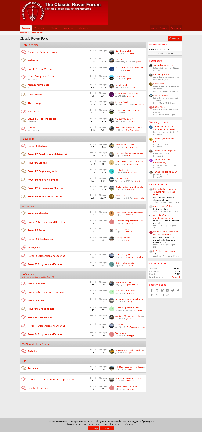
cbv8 (133, 121)
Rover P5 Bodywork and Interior (45, 264)
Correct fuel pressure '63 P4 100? (128, 307)
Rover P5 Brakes (37, 230)
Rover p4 (119, 324)
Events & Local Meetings (41, 68)
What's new (39, 28)
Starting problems (122, 237)
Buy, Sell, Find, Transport (42, 118)
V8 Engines (34, 247)
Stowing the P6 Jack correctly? (127, 110)
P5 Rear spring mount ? (125, 254)
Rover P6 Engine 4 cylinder (43, 171)
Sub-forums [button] (32, 79)
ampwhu (130, 96)
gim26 (129, 78)
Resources (68, 28)
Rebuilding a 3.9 (121, 85)
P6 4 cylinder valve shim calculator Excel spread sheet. (164, 191)
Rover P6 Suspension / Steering (45, 188)
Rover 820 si (120, 76)
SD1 (24, 361)
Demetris (138, 181)
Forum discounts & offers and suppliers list (51, 379)
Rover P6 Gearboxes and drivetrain (48, 154)
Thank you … (120, 59)
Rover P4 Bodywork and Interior (45, 334)
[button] (47, 28)
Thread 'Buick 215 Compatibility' (161, 161)
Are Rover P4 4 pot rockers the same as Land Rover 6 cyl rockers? (141, 316)
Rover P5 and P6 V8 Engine (43, 179)
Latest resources (158, 184)
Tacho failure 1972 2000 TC (126, 144)
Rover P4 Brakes (37, 300)
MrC (128, 155)
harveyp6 (129, 223)
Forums (26, 28)
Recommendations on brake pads (129, 161)
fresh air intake (121, 178)
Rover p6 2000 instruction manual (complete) (165, 233)
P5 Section (28, 206)
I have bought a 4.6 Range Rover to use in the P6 (135, 153)
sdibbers (130, 189)
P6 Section (28, 139)
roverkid (129, 215)
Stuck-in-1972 (131, 172)
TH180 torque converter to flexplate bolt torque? (135, 367)
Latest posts (155, 60)
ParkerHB (176, 276)
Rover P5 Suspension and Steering (46, 255)
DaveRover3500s (132, 130)
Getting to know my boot (125, 263)
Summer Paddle (121, 102)
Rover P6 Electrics (37, 145)
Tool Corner (34, 111)
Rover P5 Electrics (38, 213)
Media (54, 28)
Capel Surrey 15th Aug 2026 (126, 93)
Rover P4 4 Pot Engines (40, 317)
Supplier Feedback (38, 388)
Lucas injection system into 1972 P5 (129, 212)
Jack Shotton (132, 284)
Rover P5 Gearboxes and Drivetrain (47, 222)
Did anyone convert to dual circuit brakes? (132, 299)
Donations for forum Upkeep (43, 52)
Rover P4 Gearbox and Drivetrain (46, 291)
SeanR (127, 70)
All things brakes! (122, 229)
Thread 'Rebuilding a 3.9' (165, 171)
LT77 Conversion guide (164, 251)
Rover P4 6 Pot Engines (41, 308)
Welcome (33, 60)
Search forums (37, 32)
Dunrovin (129, 265)
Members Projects (38, 84)
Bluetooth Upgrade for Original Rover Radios (133, 378)
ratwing (130, 369)
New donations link (123, 51)
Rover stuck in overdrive (125, 291)
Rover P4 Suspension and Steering (46, 325)
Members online (158, 44)
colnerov (129, 231)
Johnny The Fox (132, 147)
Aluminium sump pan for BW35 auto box (132, 220)
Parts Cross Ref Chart (163, 206)
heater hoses (159, 106)
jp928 (138, 61)
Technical (33, 351)
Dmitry (129, 301)
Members (83, 28)
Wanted (156, 70)
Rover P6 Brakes (37, 162)
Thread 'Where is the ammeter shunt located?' (165, 128)
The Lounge (34, 103)
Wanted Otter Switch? (124, 119)
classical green (132, 164)
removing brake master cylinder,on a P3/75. (133, 350)
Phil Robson (140, 104)
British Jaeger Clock (123, 282)
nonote (129, 113)
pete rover (131, 293)
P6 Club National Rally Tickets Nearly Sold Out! (134, 68)
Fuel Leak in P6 (121, 170)
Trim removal (120, 333)
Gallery (31, 127)
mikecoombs (139, 198)
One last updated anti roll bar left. (129, 187)
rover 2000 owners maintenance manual (163, 216)
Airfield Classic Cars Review (126, 386)
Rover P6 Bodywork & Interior (45, 196)
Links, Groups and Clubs (41, 76)
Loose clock (120, 195)
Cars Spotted (35, 94)
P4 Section (28, 274)
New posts (24, 32)
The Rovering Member (134, 257)
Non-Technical (30, 45)
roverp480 (129, 352)
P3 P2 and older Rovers (36, 344)
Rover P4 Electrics (37, 283)
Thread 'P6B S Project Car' (165, 150)
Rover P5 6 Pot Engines (40, 238)
